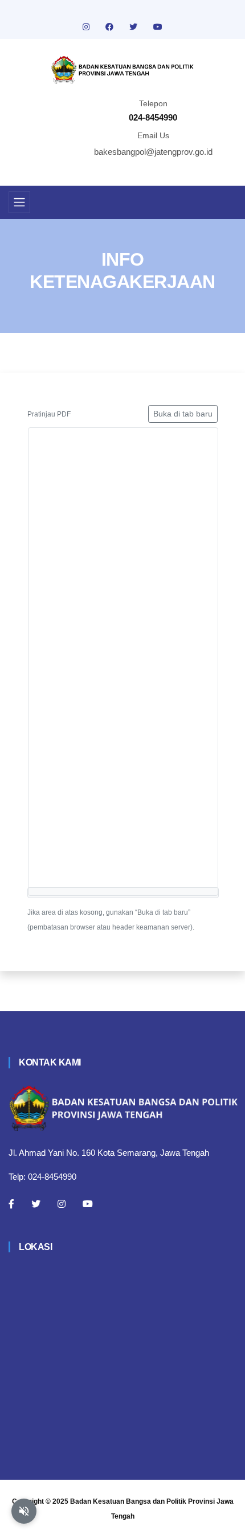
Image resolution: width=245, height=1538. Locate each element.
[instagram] (87, 27)
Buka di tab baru (183, 413)
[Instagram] (61, 1203)
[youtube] (157, 27)
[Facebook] (11, 1203)
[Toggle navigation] (19, 202)
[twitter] (134, 27)
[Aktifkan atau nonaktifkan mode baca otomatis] (23, 1511)
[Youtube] (87, 1203)
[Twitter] (36, 1203)
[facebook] (110, 27)
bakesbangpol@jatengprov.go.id (153, 152)
